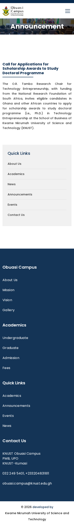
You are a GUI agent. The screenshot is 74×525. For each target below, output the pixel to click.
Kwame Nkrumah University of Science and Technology (37, 516)
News (12, 184)
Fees (6, 368)
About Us (14, 164)
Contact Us (16, 215)
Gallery (8, 310)
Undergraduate (15, 337)
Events (12, 205)
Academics (16, 174)
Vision (7, 300)
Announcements (20, 194)
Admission (10, 358)
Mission (8, 290)
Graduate (10, 348)
